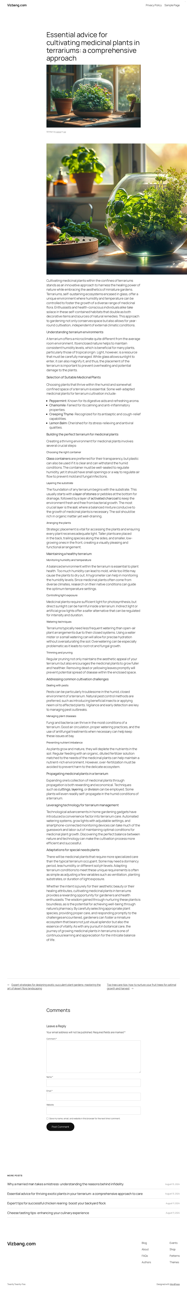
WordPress (175, 1284)
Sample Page (172, 5)
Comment (51, 1038)
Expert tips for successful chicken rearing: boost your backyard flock (56, 1203)
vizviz (58, 131)
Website (50, 1104)
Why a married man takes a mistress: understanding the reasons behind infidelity (65, 1184)
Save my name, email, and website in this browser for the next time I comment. (84, 1118)
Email (49, 1090)
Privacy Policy (154, 5)
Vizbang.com (17, 5)
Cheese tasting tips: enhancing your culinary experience (48, 1213)
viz (64, 131)
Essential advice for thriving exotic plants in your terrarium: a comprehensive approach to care (75, 1193)
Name (49, 1077)
